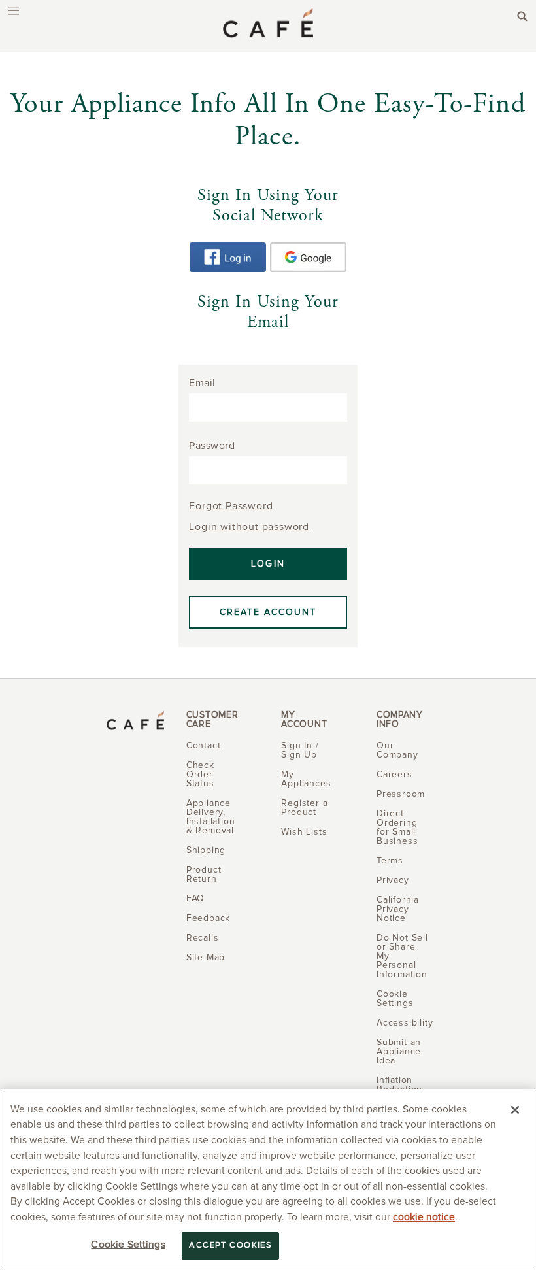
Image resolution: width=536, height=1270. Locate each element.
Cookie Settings (128, 1245)
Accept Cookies (230, 1245)
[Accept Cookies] (515, 1109)
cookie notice (424, 1217)
